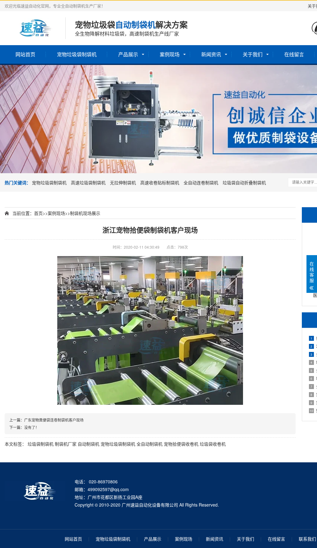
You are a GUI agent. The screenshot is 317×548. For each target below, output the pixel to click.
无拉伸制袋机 (123, 182)
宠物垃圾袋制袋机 (77, 54)
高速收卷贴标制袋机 (159, 182)
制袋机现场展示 (85, 213)
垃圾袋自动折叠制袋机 (244, 182)
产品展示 (128, 54)
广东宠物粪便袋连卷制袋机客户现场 (54, 419)
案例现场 (170, 54)
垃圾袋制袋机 (41, 444)
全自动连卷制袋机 (201, 182)
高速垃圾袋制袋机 (88, 182)
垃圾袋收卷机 (213, 444)
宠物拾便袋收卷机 (181, 444)
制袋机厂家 (65, 444)
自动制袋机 (88, 444)
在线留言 (294, 54)
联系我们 (307, 539)
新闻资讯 (211, 54)
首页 (38, 213)
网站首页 (25, 54)
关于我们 (253, 54)
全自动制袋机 (150, 444)
